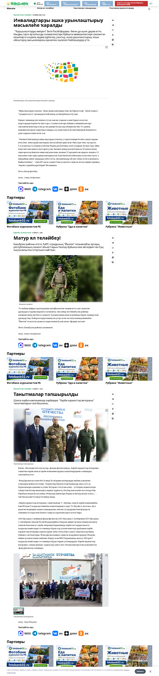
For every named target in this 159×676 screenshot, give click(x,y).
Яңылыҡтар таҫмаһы (23, 15)
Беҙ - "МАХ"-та (106, 3)
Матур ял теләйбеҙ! (45, 8)
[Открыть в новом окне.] (24, 189)
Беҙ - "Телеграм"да (90, 3)
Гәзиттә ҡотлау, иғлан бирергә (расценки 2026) (130, 3)
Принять (140, 671)
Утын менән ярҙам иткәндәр (121, 8)
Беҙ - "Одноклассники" (70, 3)
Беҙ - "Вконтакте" (51, 3)
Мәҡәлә (11, 8)
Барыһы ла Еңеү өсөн (22, 233)
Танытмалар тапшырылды (84, 8)
